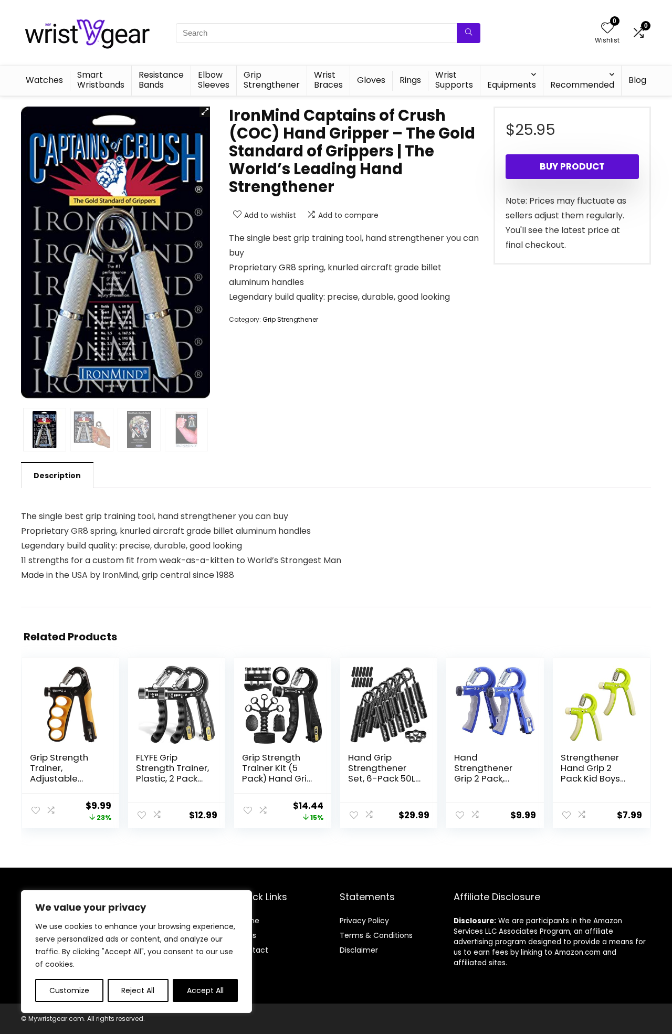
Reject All (137, 990)
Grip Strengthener (272, 80)
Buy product (572, 166)
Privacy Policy (364, 920)
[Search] (468, 33)
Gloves (371, 80)
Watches (44, 80)
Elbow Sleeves (213, 80)
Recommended (582, 85)
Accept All (205, 990)
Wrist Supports (454, 80)
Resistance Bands (161, 80)
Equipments (511, 85)
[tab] (57, 475)
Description (57, 475)
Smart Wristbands (100, 80)
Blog (637, 80)
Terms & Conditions (376, 935)
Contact (252, 950)
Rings (410, 80)
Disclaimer (359, 950)
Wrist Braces (328, 80)
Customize (69, 990)
